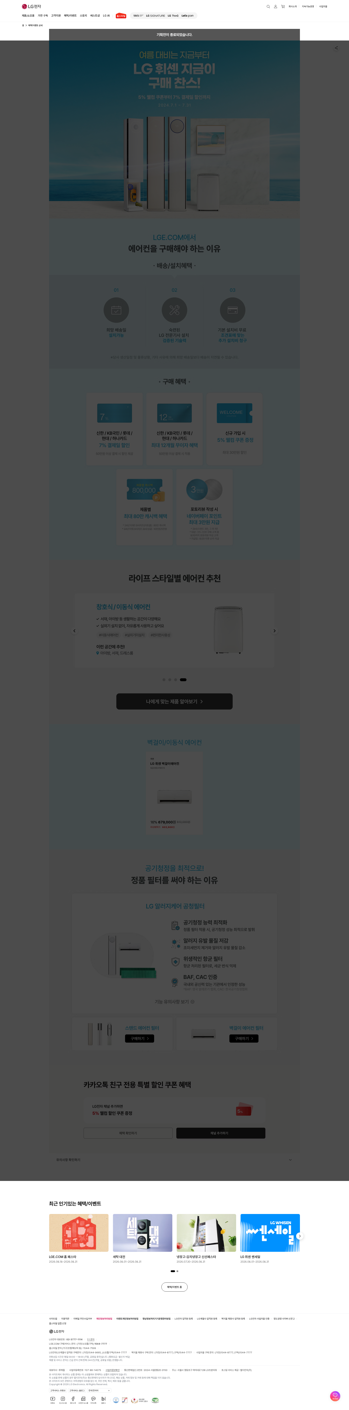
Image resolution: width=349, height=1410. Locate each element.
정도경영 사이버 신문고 (284, 1318)
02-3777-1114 (74, 1339)
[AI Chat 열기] (335, 1396)
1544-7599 (89, 1348)
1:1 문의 (90, 1339)
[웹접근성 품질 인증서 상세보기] (155, 1400)
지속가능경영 (308, 6)
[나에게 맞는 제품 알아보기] (174, 701)
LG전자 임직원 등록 (184, 1318)
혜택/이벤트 (70, 15)
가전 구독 (43, 15)
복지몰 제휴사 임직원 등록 (233, 1318)
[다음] (299, 1236)
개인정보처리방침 (104, 1318)
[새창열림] (138, 15)
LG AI (106, 15)
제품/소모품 (28, 15)
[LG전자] (31, 6)
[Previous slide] (74, 630)
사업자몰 (323, 6)
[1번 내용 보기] (173, 1271)
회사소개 (293, 6)
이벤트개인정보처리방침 (127, 1318)
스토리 (83, 15)
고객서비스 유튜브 (57, 1390)
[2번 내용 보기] (177, 1271)
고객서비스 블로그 (77, 1390)
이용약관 (65, 1318)
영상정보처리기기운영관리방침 (157, 1318)
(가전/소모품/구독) (91, 1343)
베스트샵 (95, 15)
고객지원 (56, 15)
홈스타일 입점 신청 (57, 1323)
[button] (268, 6)
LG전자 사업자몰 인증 (259, 1318)
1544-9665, (95, 1352)
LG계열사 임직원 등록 (207, 1318)
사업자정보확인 (113, 1370)
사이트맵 (53, 1318)
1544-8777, (167, 1352)
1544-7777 (120, 1352)
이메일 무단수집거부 (82, 1318)
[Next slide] (274, 630)
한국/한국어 (93, 1390)
